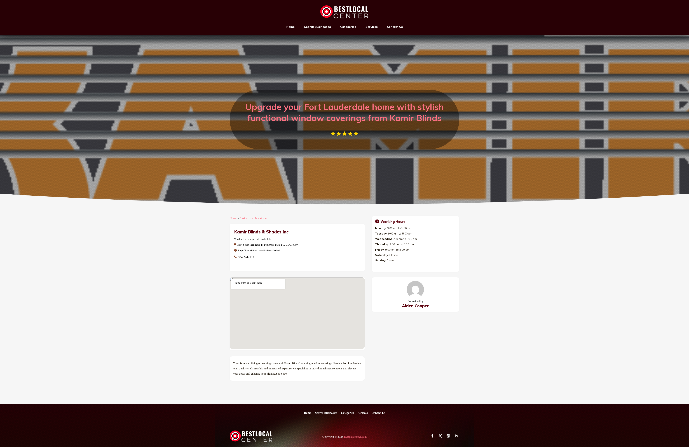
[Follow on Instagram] (448, 436)
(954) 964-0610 (246, 257)
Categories (348, 26)
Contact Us (395, 26)
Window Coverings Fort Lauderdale (252, 239)
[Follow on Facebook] (432, 436)
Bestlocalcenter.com (355, 436)
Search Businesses (317, 26)
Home (290, 26)
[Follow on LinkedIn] (456, 436)
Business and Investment (253, 218)
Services (371, 26)
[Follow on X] (440, 436)
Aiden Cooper (415, 305)
